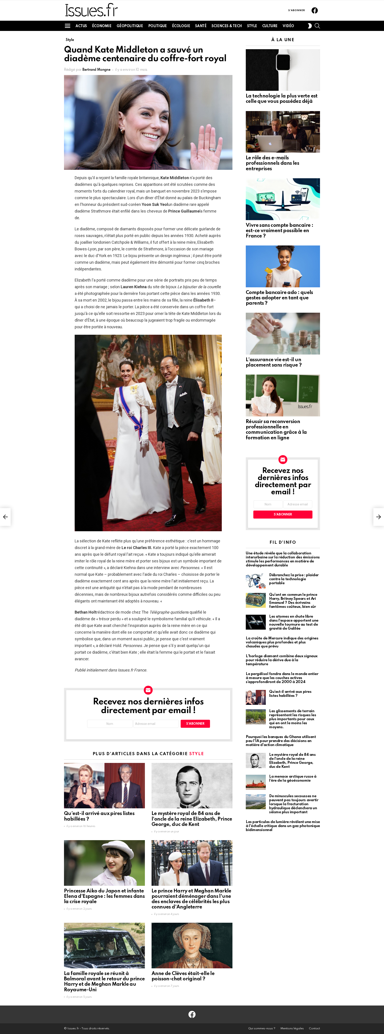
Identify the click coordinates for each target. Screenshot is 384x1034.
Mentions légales (292, 1028)
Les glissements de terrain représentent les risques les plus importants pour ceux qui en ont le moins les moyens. (292, 719)
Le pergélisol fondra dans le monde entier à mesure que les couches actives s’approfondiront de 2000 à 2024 (282, 678)
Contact (314, 1028)
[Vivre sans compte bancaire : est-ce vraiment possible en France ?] (283, 199)
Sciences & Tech (227, 26)
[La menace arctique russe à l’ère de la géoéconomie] (256, 782)
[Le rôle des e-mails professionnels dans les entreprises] (283, 132)
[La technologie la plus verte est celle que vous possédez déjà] (283, 70)
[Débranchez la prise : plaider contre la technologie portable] (256, 580)
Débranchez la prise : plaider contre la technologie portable (294, 579)
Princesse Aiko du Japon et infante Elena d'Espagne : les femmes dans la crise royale (104, 896)
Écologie (181, 26)
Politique (157, 26)
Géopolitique (130, 26)
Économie (102, 26)
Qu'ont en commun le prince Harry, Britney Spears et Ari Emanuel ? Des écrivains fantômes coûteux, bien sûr (293, 601)
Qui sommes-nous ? (261, 1028)
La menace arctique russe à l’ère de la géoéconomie (292, 779)
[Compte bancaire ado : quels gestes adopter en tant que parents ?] (283, 266)
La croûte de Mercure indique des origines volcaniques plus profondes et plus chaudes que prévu (282, 642)
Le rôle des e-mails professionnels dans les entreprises (272, 163)
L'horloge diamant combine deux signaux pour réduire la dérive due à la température (282, 660)
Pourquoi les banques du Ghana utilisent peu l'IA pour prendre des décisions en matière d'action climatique (281, 741)
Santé (200, 26)
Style (252, 26)
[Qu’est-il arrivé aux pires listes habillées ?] (104, 786)
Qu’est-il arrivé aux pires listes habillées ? (290, 694)
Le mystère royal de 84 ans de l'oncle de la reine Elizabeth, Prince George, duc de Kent (192, 819)
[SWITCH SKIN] (309, 25)
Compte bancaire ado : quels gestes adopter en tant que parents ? (279, 298)
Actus (81, 26)
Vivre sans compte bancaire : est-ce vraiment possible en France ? (279, 231)
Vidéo (288, 26)
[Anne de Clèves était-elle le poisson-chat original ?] (192, 945)
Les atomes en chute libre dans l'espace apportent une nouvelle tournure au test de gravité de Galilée (293, 623)
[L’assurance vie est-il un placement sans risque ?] (283, 334)
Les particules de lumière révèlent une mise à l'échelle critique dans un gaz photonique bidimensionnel (283, 826)
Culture (270, 26)
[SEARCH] (317, 25)
